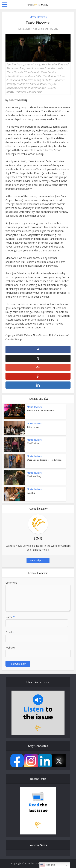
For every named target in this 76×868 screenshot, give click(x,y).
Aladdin (31, 492)
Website (10, 647)
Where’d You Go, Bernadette (40, 410)
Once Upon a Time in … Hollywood (44, 459)
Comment (11, 582)
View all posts (38, 560)
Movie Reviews (38, 17)
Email (9, 632)
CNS (56, 29)
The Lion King (34, 476)
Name (10, 617)
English (50, 864)
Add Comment (40, 29)
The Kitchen (33, 443)
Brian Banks (33, 426)
